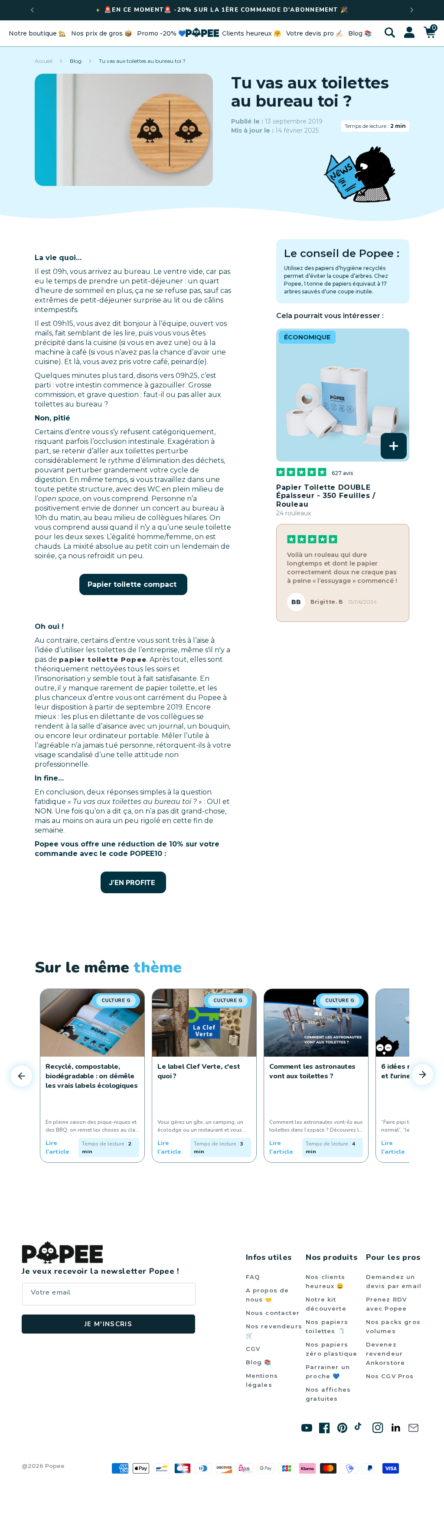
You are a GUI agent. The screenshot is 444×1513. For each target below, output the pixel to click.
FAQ (253, 1276)
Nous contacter (273, 1312)
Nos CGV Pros (390, 1376)
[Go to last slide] (32, 10)
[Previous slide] (21, 1075)
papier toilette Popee (103, 659)
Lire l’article (57, 1147)
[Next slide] (411, 10)
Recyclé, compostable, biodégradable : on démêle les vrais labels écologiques (92, 1076)
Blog (76, 61)
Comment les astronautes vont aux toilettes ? (312, 1071)
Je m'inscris (108, 1324)
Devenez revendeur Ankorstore (385, 1353)
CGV (253, 1348)
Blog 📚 (259, 1362)
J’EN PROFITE (132, 882)
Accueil (43, 61)
